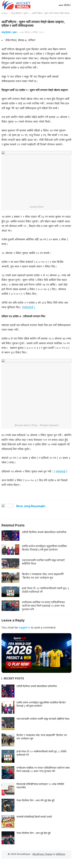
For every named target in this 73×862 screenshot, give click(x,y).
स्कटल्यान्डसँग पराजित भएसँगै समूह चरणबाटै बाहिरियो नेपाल (43, 562)
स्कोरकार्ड (60, 471)
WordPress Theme (42, 854)
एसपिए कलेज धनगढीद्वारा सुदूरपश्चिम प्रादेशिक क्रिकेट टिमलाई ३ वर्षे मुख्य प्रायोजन (44, 547)
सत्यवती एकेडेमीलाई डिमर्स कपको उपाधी (34, 816)
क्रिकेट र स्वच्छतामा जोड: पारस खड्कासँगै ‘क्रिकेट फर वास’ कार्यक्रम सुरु (42, 575)
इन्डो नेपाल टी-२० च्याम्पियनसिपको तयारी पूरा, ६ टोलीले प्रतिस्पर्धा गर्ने (45, 590)
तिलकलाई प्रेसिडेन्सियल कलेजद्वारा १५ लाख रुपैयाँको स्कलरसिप (40, 785)
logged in (24, 627)
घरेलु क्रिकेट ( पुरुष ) (20, 13)
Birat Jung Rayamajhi (30, 506)
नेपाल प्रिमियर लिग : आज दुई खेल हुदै (33, 833)
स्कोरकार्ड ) (29, 307)
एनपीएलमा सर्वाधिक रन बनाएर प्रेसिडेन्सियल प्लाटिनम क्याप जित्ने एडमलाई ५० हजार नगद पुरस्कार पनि (43, 605)
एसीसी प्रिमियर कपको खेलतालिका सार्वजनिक (44, 532)
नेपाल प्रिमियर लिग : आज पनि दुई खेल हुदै (35, 800)
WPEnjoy (60, 854)
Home (5, 13)
